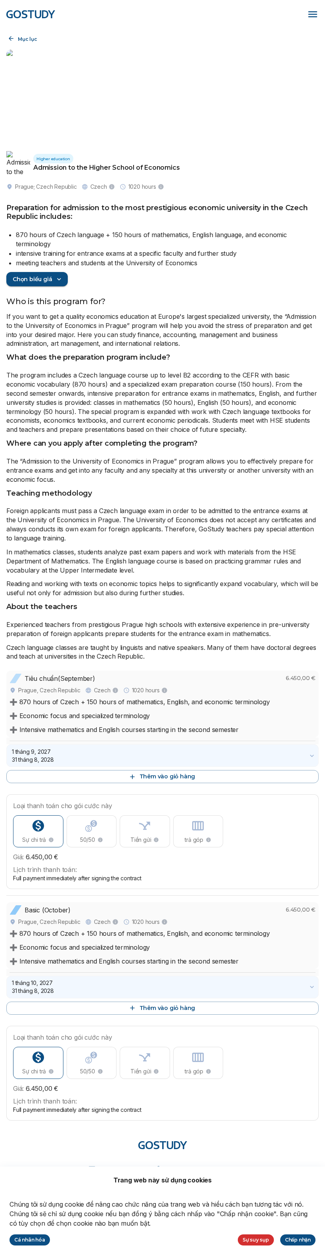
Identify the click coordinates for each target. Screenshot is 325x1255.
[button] (162, 755)
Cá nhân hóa (29, 1240)
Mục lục (27, 39)
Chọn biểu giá (32, 279)
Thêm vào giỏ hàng (167, 776)
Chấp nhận (298, 1240)
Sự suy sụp (256, 1240)
